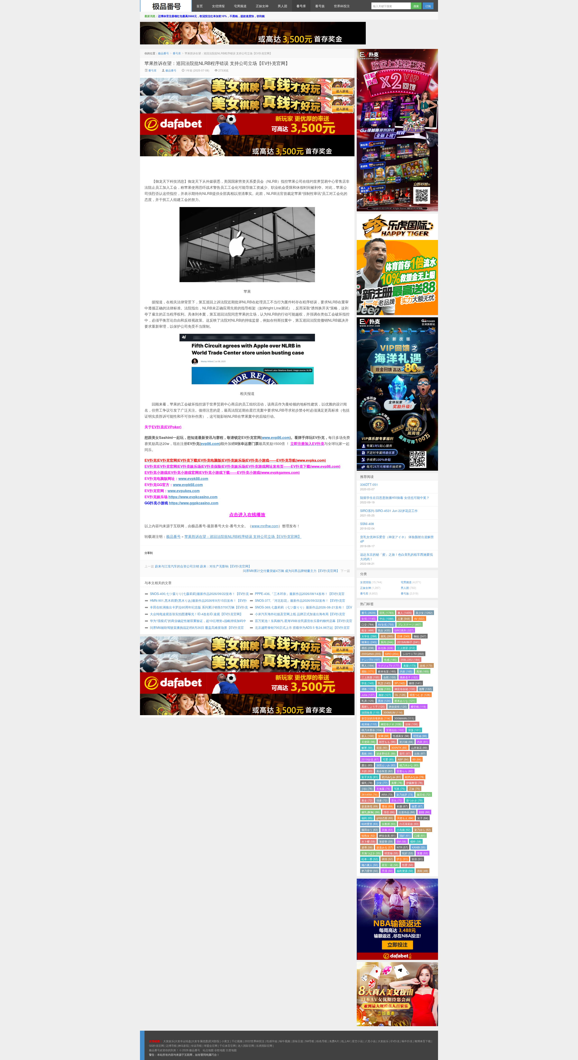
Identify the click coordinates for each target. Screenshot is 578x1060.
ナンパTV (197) (370, 659)
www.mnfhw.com (265, 525)
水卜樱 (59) (368, 841)
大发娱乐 (383, 1041)
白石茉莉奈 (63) (409, 824)
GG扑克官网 (156, 1045)
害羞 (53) (422, 853)
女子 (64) (422, 818)
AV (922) (419, 618)
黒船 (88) (367, 753)
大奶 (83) (367, 771)
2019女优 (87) (370, 759)
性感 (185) (390, 659)
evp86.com (210, 443)
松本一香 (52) (369, 859)
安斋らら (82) (405, 771)
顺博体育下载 (423, 1041)
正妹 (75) (414, 788)
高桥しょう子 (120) (373, 706)
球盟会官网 (210, 1045)
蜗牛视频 (284, 1041)
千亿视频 (237, 1041)
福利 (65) (367, 818)
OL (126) (400, 695)
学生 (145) (367, 683)
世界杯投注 (342, 6)
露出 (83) (367, 765)
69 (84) (417, 759)
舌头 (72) (396, 800)
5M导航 (309, 1041)
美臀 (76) (396, 783)
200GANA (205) (371, 654)
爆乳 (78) (367, 783)
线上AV (345, 1041)
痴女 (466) (367, 630)
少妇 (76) (367, 788)
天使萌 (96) (368, 742)
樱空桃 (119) (418, 706)
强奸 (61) (404, 835)
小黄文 (225, 1041)
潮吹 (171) (367, 671)
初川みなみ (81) (391, 777)
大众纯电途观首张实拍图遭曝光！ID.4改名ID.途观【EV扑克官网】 (196, 614)
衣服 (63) (387, 830)
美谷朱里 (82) (384, 771)
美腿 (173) (409, 665)
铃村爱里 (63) (369, 824)
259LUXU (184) (410, 659)
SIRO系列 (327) (404, 630)
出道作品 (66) (407, 812)
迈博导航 (171, 1045)
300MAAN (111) (404, 718)
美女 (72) (367, 800)
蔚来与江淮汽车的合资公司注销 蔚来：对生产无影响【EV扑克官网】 (203, 566)
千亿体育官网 (227, 1045)
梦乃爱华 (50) (369, 871)
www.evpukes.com (184, 490)
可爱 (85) (388, 759)
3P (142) (399, 683)
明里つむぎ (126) (420, 695)
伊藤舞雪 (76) (414, 783)
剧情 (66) (424, 812)
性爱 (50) (407, 865)
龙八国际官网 (246, 1045)
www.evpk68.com (188, 484)
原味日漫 (297, 1041)
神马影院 (183, 1045)
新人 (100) (367, 736)
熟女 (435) (384, 630)
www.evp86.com (276, 437)
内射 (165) (406, 671)
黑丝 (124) (384, 701)
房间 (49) (422, 871)
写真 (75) (399, 788)
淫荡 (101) (414, 730)
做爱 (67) (417, 806)
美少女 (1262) (424, 613)
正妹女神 (262, 6)
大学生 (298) (369, 636)
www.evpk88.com (193, 478)
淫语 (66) (389, 812)
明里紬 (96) (420, 736)
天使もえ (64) (405, 818)
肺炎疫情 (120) (398, 706)
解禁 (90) (367, 747)
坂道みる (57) (384, 847)
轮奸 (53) (407, 853)
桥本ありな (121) (404, 701)
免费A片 (334, 1041)
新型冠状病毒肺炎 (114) (375, 718)
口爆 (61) (419, 835)
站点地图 (208, 1050)
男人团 (282, 6)
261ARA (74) (369, 794)
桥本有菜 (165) (387, 671)
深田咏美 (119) (370, 712)
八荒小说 (370, 1041)
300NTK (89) (399, 747)
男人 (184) (367, 665)
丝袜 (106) (411, 724)
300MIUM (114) (393, 712)
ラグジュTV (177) (388, 665)
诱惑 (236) (367, 648)
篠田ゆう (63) (369, 830)
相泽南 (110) (369, 724)
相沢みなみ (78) (414, 777)
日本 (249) (403, 636)
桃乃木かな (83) (409, 765)
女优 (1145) (368, 618)
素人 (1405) (405, 613)
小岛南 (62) (403, 830)
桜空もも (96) (387, 742)
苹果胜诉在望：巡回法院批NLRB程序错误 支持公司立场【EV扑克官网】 (217, 63)
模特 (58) (415, 841)
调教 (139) (367, 689)
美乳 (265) (387, 636)
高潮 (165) (422, 671)
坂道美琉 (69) (369, 806)
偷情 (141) (415, 683)
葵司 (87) (404, 753)
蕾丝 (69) (387, 806)
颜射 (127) (384, 695)
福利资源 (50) (405, 871)
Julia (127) (368, 695)
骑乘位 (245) (369, 642)
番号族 (320, 6)
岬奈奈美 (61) (387, 835)
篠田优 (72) (424, 794)
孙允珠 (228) (385, 648)
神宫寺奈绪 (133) (404, 689)
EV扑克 (395, 1041)
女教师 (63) (389, 824)
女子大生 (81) (369, 777)
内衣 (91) (422, 742)
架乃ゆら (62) (422, 830)
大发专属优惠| (200, 1041)
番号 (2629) (368, 613)
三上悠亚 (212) (406, 648)
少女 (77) (381, 783)
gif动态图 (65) (384, 818)
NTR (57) (402, 847)
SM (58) (401, 841)
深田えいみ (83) (386, 765)
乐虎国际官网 (264, 1045)
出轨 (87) (419, 753)
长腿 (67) (402, 806)
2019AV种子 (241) (408, 642)
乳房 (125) (367, 701)
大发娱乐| (169, 1041)
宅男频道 (240, 6)
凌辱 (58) (367, 847)
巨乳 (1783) (387, 613)
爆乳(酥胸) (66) (370, 812)
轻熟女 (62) (368, 835)
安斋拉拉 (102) (395, 730)
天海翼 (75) (383, 788)
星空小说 (357, 1041)
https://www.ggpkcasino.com (193, 502)
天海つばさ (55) (371, 853)
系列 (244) (387, 642)
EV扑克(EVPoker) (166, 426)
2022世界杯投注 (254, 1041)
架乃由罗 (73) (404, 794)
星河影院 (214, 1041)
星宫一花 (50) (390, 865)
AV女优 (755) (386, 624)
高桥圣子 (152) (409, 677)
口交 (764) (367, 624)
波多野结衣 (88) (386, 753)
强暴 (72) (381, 800)
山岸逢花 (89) (419, 747)
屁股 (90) (381, 747)
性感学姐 (271, 1041)
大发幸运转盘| (183, 1041)
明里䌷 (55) (391, 853)
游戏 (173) (426, 665)
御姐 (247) (420, 636)
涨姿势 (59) (386, 841)
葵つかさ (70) (414, 800)
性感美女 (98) (401, 736)
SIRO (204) (392, 654)
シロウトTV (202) (413, 654)
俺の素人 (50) (369, 865)
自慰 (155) (389, 677)
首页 (199, 6)
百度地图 (231, 1050)
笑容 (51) (417, 859)
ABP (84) (403, 759)
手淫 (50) (387, 871)
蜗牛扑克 (407, 1041)
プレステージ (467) (409, 624)
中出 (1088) (387, 618)
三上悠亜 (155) (370, 677)
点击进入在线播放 (247, 514)
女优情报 (218, 6)
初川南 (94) (406, 742)
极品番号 (166, 6)
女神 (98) (383, 736)
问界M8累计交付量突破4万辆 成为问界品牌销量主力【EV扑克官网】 (291, 570)
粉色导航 (321, 1041)
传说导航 (196, 1045)
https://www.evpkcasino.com (192, 496)
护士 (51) (402, 859)
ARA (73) (387, 794)
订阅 (428, 6)
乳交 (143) (384, 683)
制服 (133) (384, 689)
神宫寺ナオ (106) (391, 724)
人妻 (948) (404, 618)
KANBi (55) (419, 847)
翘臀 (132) (425, 689)
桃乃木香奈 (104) (371, 730)
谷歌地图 (219, 1050)
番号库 (301, 6)
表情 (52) (387, 859)
